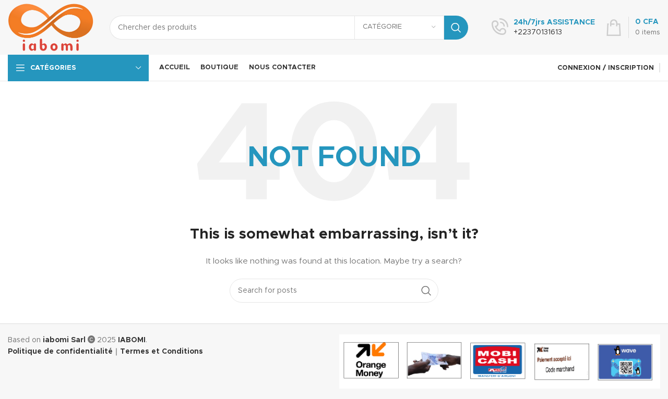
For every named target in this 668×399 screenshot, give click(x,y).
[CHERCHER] (456, 28)
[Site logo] (51, 27)
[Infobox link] (543, 28)
